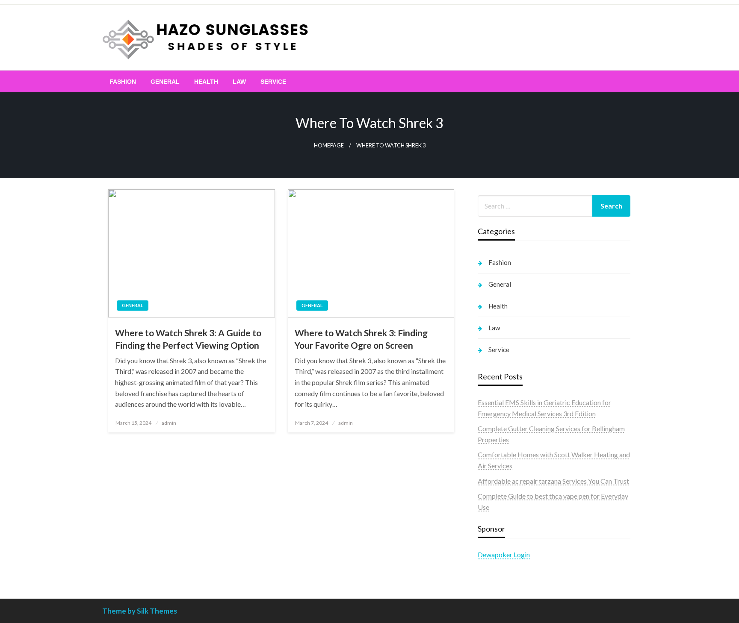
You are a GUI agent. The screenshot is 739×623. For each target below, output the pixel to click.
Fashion (122, 81)
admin (169, 423)
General (165, 81)
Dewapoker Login (504, 554)
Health (206, 81)
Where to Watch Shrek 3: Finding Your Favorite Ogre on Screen (361, 338)
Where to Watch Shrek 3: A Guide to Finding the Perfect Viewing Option (188, 338)
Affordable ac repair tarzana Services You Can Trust (553, 481)
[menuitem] (122, 81)
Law (239, 81)
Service (273, 81)
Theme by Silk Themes (139, 610)
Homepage (329, 145)
